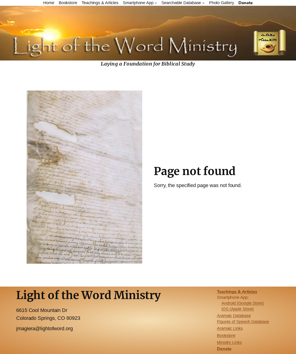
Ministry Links (229, 342)
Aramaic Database (234, 315)
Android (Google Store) (243, 303)
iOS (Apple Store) (238, 309)
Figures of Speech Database (243, 321)
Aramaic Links (230, 328)
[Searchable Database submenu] (203, 3)
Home (48, 2)
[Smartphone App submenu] (155, 3)
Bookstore (226, 335)
